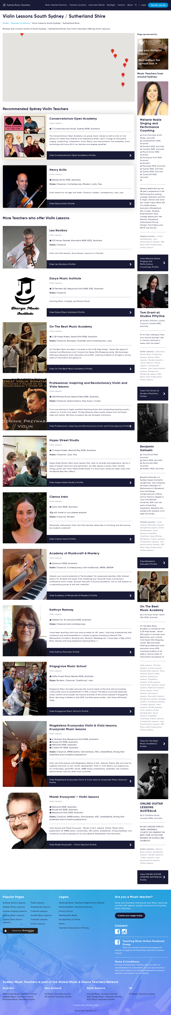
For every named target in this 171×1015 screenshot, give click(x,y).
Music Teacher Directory (56, 5)
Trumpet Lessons (39, 920)
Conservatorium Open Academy (73, 118)
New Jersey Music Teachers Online (104, 997)
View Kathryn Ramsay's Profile (64, 652)
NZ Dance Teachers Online (58, 997)
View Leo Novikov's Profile (62, 264)
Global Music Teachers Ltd (86, 1011)
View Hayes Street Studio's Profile (66, 483)
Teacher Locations (78, 5)
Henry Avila (58, 169)
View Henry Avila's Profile (62, 204)
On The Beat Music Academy (70, 326)
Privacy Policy (66, 911)
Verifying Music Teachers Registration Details (81, 903)
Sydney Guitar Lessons (14, 903)
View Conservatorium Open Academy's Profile (72, 155)
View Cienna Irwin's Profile (62, 539)
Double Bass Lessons (41, 915)
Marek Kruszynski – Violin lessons (74, 796)
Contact (121, 5)
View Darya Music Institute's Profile (67, 312)
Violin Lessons (38, 924)
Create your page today (130, 916)
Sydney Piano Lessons (14, 907)
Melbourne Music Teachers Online (20, 994)
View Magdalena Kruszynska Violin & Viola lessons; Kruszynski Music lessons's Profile (88, 781)
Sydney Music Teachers (18, 5)
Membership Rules (68, 915)
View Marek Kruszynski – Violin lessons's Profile (72, 845)
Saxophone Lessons (41, 907)
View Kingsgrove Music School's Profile (68, 711)
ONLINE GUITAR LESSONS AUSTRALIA (151, 807)
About (130, 5)
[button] (123, 75)
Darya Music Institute (65, 278)
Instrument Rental (97, 5)
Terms (62, 924)
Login (143, 5)
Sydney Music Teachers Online (18, 997)
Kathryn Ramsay (61, 609)
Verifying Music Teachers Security (75, 907)
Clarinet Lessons (39, 911)
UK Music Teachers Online (142, 994)
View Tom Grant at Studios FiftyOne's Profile (149, 393)
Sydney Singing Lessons (15, 911)
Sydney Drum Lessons (13, 915)
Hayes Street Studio (64, 440)
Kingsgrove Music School (67, 666)
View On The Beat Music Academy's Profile (70, 369)
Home (6, 23)
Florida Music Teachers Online (102, 994)
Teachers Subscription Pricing (74, 928)
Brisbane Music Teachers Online (19, 1000)
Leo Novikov (58, 230)
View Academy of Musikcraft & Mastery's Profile (73, 596)
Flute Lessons (37, 903)
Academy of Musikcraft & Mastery (74, 553)
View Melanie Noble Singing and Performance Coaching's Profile (150, 263)
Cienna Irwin (58, 496)
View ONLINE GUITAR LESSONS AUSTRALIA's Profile (151, 877)
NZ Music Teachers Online (58, 994)
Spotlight (111, 5)
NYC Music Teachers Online (100, 1000)
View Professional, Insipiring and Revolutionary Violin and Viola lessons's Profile (89, 426)
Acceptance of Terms (69, 920)
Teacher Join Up (158, 5)
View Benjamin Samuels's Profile (148, 562)
